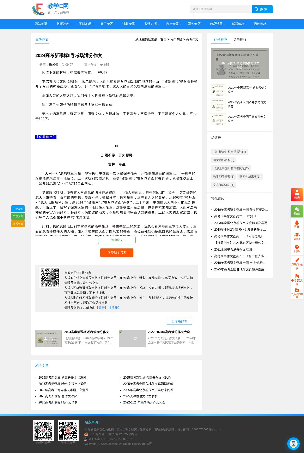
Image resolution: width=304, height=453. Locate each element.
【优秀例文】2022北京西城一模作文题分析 (244, 243)
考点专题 (172, 23)
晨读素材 (260, 23)
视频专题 (128, 23)
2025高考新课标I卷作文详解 (57, 396)
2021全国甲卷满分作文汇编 (233, 249)
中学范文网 (297, 282)
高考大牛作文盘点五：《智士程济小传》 (242, 256)
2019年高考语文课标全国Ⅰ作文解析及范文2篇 (245, 209)
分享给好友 (179, 321)
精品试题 (216, 23)
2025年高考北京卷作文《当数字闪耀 (148, 390)
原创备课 (85, 23)
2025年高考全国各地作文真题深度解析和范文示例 (248, 269)
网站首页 (41, 23)
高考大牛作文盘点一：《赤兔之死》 (239, 236)
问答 (297, 251)
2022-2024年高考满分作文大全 (144, 402)
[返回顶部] (295, 403)
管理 (149, 443)
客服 (297, 226)
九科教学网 (297, 295)
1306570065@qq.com (206, 429)
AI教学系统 (297, 266)
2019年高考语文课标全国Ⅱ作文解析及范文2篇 (245, 262)
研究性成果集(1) (250, 176)
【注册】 (115, 307)
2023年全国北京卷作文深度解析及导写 (240, 223)
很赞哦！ (114, 252)
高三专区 (107, 23)
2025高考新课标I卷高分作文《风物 (147, 377)
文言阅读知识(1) (223, 185)
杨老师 (53, 64)
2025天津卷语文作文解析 (140, 396)
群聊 (297, 239)
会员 (297, 197)
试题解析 (238, 23)
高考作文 (192, 39)
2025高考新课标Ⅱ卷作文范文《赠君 (62, 383)
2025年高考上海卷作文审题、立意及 (63, 390)
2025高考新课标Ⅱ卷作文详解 (58, 402)
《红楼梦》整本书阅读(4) (229, 151)
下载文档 (18, 216)
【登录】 (101, 307)
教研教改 (63, 23)
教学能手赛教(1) (223, 176)
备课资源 (150, 23)
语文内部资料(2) (223, 160)
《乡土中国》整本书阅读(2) (231, 168)
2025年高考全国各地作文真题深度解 (148, 383)
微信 (297, 213)
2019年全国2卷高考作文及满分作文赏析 (241, 229)
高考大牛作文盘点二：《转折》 (236, 216)
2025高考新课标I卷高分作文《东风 (62, 377)
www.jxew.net (109, 443)
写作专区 (194, 23)
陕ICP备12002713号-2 (122, 434)
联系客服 (18, 223)
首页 (163, 39)
